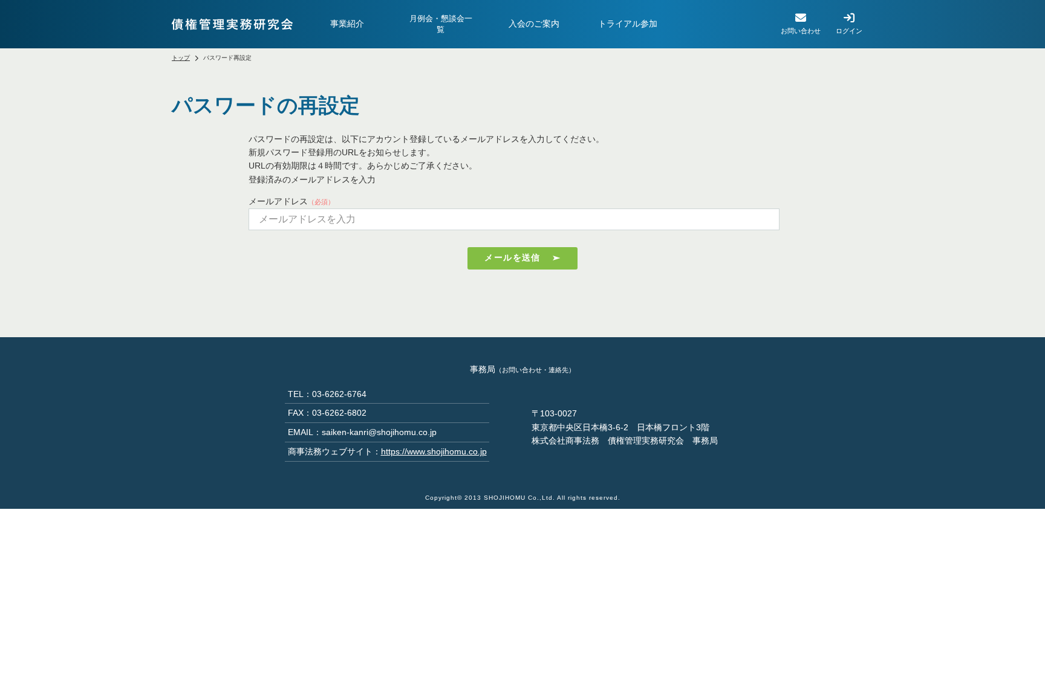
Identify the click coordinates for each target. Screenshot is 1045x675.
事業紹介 (347, 23)
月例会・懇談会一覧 (440, 24)
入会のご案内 (534, 23)
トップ (181, 57)
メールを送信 (512, 257)
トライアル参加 (627, 23)
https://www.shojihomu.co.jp (434, 451)
